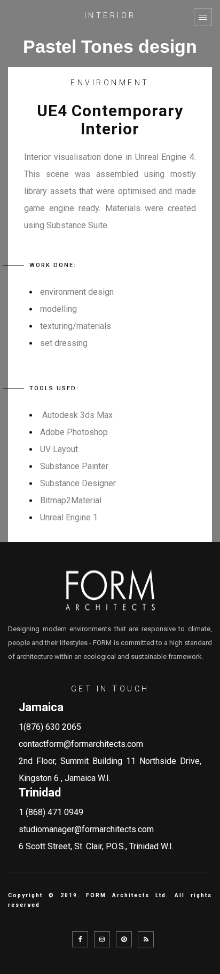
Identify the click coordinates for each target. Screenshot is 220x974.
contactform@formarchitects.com (81, 744)
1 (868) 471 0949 (51, 812)
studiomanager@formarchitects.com (86, 829)
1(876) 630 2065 (50, 727)
